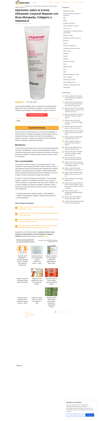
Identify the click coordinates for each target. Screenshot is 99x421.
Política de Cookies (29, 313)
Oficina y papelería (67, 77)
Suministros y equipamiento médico (71, 84)
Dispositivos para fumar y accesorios (72, 38)
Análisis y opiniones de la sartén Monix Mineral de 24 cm (74, 179)
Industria (65, 56)
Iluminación (66, 53)
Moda (64, 71)
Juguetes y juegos (67, 66)
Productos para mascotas (69, 79)
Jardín (74, 2)
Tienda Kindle (66, 87)
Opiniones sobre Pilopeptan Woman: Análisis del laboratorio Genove (73, 148)
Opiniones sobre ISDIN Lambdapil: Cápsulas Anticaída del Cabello (73, 197)
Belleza (51, 2)
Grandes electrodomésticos (69, 45)
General (65, 43)
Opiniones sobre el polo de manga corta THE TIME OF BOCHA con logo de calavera (74, 116)
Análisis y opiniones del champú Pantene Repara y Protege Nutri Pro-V (74, 169)
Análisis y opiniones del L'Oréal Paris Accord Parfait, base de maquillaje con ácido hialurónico (74, 97)
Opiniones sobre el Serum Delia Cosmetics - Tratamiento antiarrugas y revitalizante (74, 122)
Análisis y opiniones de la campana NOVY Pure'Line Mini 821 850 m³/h (73, 158)
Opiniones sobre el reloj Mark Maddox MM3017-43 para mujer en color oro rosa (74, 174)
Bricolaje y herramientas (69, 23)
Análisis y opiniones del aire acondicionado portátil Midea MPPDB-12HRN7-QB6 (74, 192)
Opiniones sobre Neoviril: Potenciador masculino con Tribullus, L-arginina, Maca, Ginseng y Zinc (74, 153)
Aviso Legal (27, 312)
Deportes (57, 2)
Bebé (64, 18)
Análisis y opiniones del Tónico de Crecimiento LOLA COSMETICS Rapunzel (73, 143)
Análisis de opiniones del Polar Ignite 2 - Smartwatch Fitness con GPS (74, 137)
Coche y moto (66, 28)
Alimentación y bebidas (68, 11)
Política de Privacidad (30, 315)
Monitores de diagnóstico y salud (71, 74)
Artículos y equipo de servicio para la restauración (72, 14)
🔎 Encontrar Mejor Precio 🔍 (37, 115)
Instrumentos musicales (69, 61)
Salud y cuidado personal (69, 82)
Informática (66, 58)
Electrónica (81, 2)
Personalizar (70, 415)
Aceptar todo (90, 415)
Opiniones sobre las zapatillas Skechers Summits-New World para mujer (74, 202)
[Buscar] (44, 2)
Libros (64, 69)
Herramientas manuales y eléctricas (71, 48)
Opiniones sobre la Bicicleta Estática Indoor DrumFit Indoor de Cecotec (73, 127)
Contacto (27, 316)
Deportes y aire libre (68, 35)
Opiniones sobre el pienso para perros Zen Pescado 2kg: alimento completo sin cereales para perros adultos (74, 103)
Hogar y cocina (66, 2)
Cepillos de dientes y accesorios (71, 25)
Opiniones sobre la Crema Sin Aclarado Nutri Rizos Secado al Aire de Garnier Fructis (74, 132)
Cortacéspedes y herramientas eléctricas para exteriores (73, 31)
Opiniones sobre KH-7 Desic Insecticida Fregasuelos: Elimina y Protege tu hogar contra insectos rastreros (74, 110)
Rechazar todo (80, 415)
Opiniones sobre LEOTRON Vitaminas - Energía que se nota (48, 241)
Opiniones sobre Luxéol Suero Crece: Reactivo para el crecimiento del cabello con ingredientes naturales (74, 163)
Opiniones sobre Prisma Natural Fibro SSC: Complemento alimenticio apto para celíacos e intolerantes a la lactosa (25, 241)
